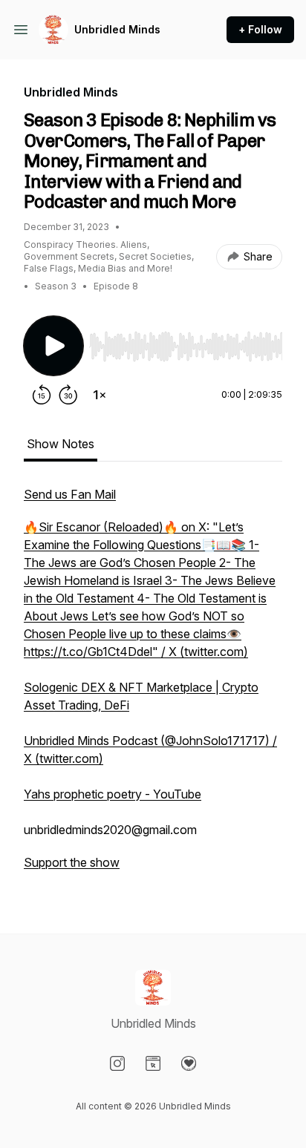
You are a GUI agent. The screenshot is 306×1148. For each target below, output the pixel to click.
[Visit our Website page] (153, 1063)
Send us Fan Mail (70, 494)
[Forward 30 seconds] (68, 394)
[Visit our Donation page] (188, 1063)
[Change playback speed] (99, 394)
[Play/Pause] (53, 345)
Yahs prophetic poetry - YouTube (112, 794)
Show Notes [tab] (60, 443)
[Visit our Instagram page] (117, 1063)
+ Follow (260, 29)
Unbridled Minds (117, 29)
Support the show (72, 862)
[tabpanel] (153, 685)
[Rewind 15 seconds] (41, 394)
